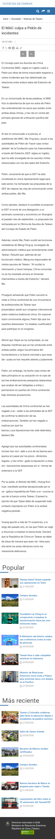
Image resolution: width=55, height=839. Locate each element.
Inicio (5, 18)
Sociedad (16, 18)
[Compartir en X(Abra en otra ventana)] (6, 48)
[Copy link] (20, 48)
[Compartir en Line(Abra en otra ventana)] (9, 48)
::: (3, 1)
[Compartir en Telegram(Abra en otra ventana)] (13, 48)
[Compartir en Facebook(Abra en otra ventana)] (3, 48)
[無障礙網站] (27, 831)
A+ (31, 53)
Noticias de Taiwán (33, 18)
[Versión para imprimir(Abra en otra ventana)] (17, 48)
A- (23, 53)
